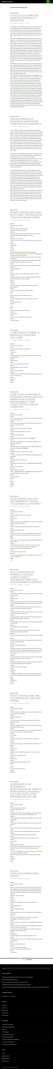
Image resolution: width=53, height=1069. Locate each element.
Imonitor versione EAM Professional (18, 290)
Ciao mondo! (12, 996)
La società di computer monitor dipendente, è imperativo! (24, 18)
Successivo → (29, 959)
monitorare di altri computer (22, 473)
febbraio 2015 (5, 1010)
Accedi (3, 1053)
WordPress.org (5, 1061)
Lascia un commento (25, 23)
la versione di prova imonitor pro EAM (31, 673)
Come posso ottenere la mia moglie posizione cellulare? (24, 335)
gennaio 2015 (5, 1012)
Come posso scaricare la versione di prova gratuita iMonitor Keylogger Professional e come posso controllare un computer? (26, 400)
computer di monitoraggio (7, 1024)
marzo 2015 (4, 1007)
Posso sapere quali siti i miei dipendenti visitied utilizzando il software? (25, 501)
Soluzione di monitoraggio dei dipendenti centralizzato (23, 252)
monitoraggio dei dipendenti (8, 1026)
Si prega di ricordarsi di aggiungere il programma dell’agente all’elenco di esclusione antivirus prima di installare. (25, 987)
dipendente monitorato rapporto (30, 650)
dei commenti (6, 1058)
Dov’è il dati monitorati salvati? (24, 874)
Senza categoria (14, 13)
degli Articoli (5, 1056)
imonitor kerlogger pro (18, 743)
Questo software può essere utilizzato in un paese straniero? (15, 982)
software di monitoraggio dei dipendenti (10, 1039)
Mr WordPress (5, 996)
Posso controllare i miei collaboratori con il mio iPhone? (25, 698)
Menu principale (51, 1)
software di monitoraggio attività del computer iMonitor (23, 91)
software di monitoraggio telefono (9, 1044)
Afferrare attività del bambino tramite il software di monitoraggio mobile (17, 977)
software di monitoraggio (32, 848)
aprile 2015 (4, 1005)
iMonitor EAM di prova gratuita (27, 546)
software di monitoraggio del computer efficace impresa (28, 192)
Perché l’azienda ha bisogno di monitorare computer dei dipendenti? (25, 121)
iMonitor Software (7, 1)
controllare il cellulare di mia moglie (24, 355)
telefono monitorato (35, 373)
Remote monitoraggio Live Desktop (9, 979)
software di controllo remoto (8, 1034)
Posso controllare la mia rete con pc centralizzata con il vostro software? (26, 215)
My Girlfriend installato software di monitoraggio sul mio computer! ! (16, 984)
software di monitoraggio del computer (28, 81)
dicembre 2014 (5, 1015)
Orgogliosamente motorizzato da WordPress (10, 1067)
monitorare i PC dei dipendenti (20, 521)
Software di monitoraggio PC (8, 1041)
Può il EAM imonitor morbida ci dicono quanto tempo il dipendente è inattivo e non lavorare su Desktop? (26, 577)
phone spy (4, 1029)
